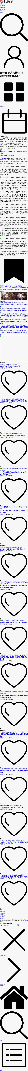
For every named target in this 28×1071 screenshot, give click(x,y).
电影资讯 (2, 12)
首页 (1, 4)
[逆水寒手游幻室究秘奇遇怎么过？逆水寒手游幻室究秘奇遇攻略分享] (14, 582)
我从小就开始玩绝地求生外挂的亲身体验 (12, 435)
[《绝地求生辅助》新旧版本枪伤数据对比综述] (12, 399)
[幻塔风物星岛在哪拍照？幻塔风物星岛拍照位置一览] (14, 655)
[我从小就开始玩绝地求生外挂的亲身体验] (11, 433)
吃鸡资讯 (2, 9)
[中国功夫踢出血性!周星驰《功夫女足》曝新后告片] (13, 732)
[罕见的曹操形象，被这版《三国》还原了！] (11, 805)
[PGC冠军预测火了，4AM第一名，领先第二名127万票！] (14, 507)
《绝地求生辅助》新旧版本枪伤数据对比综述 (13, 401)
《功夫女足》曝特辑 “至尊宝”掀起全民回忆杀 (14, 842)
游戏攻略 (2, 7)
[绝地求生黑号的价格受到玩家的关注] (10, 364)
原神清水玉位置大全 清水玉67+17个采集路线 (13, 622)
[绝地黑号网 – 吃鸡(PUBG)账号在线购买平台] (6, 1)
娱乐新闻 (2, 5)
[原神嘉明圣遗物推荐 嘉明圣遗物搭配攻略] (11, 547)
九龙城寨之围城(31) (5, 286)
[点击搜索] (14, 40)
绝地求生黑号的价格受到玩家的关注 (11, 366)
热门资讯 (2, 10)
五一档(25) (13, 286)
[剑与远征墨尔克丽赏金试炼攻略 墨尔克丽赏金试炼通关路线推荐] (14, 692)
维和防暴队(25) (19, 286)
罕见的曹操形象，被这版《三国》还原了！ (13, 807)
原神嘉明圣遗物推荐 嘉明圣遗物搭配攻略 (12, 549)
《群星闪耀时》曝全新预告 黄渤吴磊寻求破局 (14, 877)
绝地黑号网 (5, 158)
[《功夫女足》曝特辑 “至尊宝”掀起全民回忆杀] (12, 840)
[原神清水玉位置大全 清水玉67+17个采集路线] (12, 620)
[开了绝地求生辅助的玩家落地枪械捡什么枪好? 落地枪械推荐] (14, 469)
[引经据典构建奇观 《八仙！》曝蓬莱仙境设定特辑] (13, 768)
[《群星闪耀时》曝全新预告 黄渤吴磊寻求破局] (12, 875)
